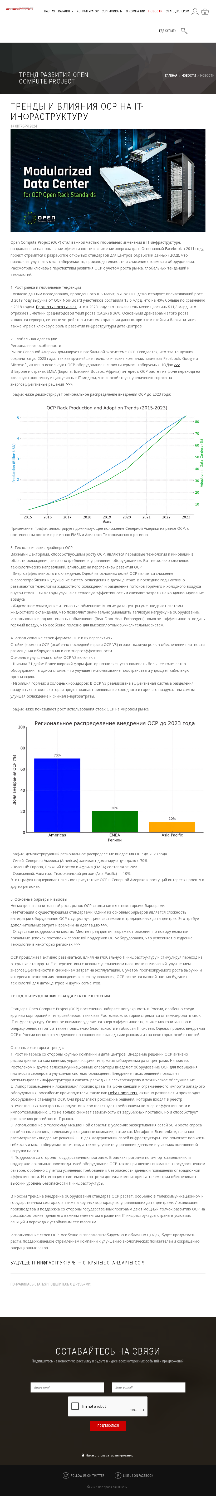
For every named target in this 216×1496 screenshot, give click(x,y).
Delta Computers (122, 1092)
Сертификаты (112, 11)
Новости (155, 11)
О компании (135, 11)
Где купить (167, 31)
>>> (177, 364)
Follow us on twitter (87, 1476)
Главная (49, 11)
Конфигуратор (88, 11)
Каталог (64, 11)
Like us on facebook (138, 1476)
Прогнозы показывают (56, 306)
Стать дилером (177, 11)
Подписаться (108, 1426)
